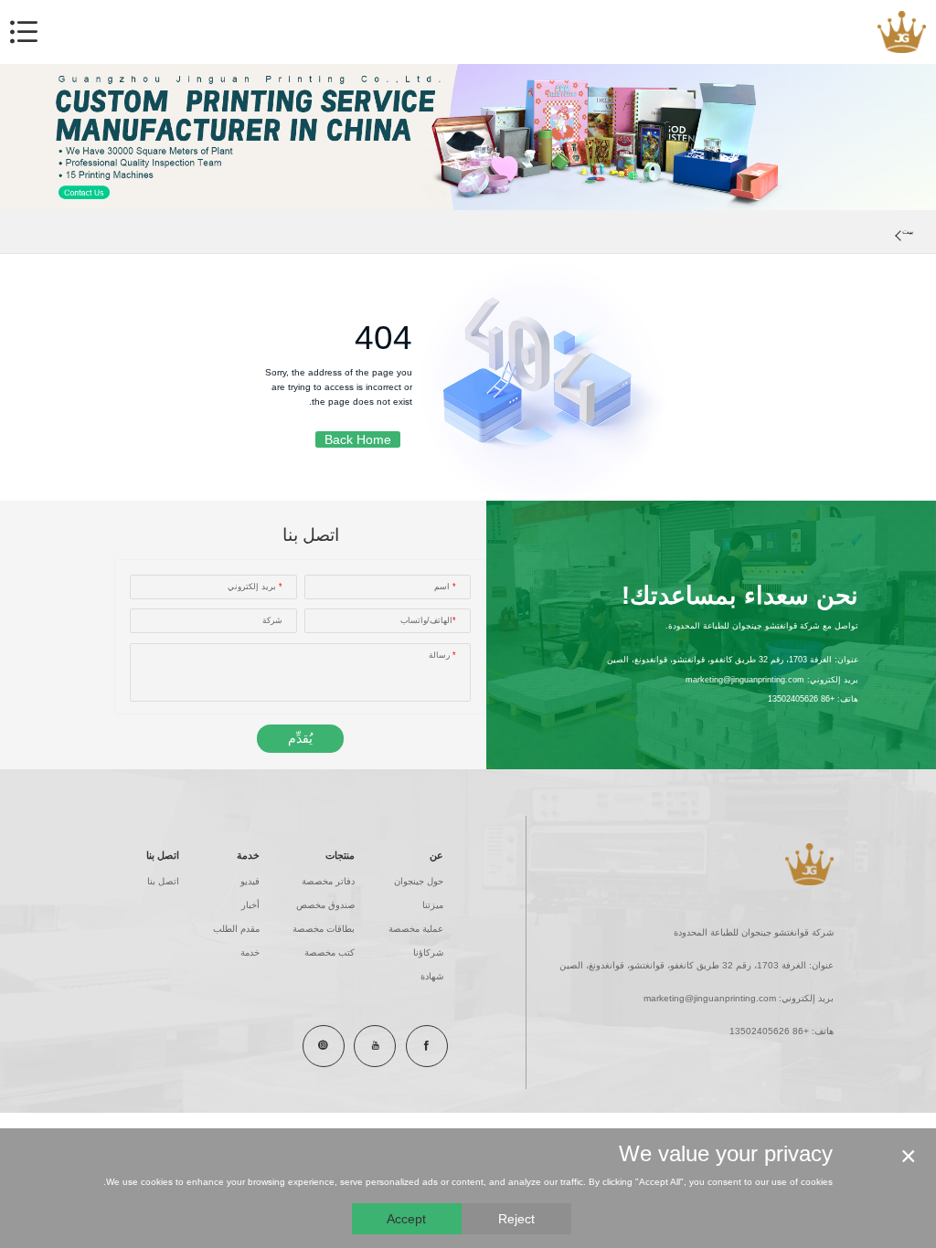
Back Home (357, 439)
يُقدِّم (300, 738)
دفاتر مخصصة (328, 881)
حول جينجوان (418, 881)
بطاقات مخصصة (323, 929)
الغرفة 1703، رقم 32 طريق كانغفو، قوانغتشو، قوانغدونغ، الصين (719, 659)
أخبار (250, 905)
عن (436, 855)
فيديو (250, 881)
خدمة (248, 855)
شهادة (431, 976)
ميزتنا (432, 905)
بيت (907, 231)
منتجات (340, 855)
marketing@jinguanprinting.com (745, 679)
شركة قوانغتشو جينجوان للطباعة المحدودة (754, 932)
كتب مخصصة (329, 952)
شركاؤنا (428, 952)
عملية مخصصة (415, 929)
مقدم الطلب (236, 929)
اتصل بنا (162, 855)
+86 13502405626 (801, 698)
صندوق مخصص (325, 905)
